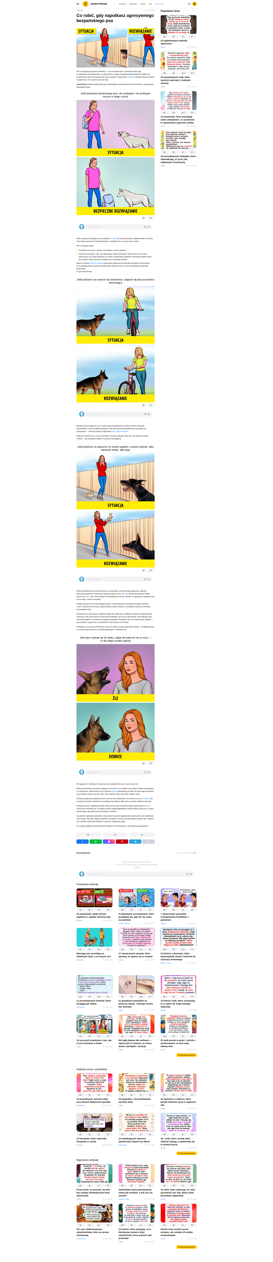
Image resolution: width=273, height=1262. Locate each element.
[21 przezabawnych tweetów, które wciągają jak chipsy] (94, 985)
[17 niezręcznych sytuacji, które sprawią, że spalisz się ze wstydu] (137, 938)
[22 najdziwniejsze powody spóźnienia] (179, 25)
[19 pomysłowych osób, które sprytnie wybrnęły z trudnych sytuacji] (179, 61)
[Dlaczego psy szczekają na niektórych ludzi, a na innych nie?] (94, 938)
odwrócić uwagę (96, 263)
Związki (163, 923)
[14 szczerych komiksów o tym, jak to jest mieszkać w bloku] (94, 1024)
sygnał (113, 791)
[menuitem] (122, 4)
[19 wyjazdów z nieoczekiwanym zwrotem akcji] (137, 1083)
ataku (87, 596)
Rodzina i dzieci (166, 963)
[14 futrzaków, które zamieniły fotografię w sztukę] (94, 1123)
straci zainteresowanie (119, 431)
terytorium (130, 77)
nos (147, 806)
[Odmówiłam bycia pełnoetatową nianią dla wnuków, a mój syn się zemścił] (137, 1174)
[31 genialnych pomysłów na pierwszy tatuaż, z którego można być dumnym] (137, 985)
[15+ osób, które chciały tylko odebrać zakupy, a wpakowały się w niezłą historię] (179, 1123)
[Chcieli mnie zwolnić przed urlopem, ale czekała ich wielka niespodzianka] (179, 1213)
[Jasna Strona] (94, 4)
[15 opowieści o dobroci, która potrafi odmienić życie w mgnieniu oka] (179, 1083)
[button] (88, 835)
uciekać (114, 238)
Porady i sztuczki (124, 923)
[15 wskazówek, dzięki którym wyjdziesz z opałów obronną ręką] (94, 898)
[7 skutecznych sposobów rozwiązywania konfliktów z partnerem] (179, 898)
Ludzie (163, 47)
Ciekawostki (80, 1007)
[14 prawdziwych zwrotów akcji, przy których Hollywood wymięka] (94, 1083)
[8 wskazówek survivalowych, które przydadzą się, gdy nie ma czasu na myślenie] (137, 898)
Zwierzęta (79, 10)
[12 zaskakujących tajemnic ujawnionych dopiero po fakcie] (137, 1123)
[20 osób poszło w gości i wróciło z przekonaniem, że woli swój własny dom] (179, 1024)
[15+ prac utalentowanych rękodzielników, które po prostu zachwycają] (94, 1213)
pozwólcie (145, 798)
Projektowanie (81, 1238)
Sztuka (121, 1010)
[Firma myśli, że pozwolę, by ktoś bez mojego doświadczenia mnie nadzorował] (94, 1174)
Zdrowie (79, 920)
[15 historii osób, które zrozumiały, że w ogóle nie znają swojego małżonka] (179, 985)
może (126, 594)
